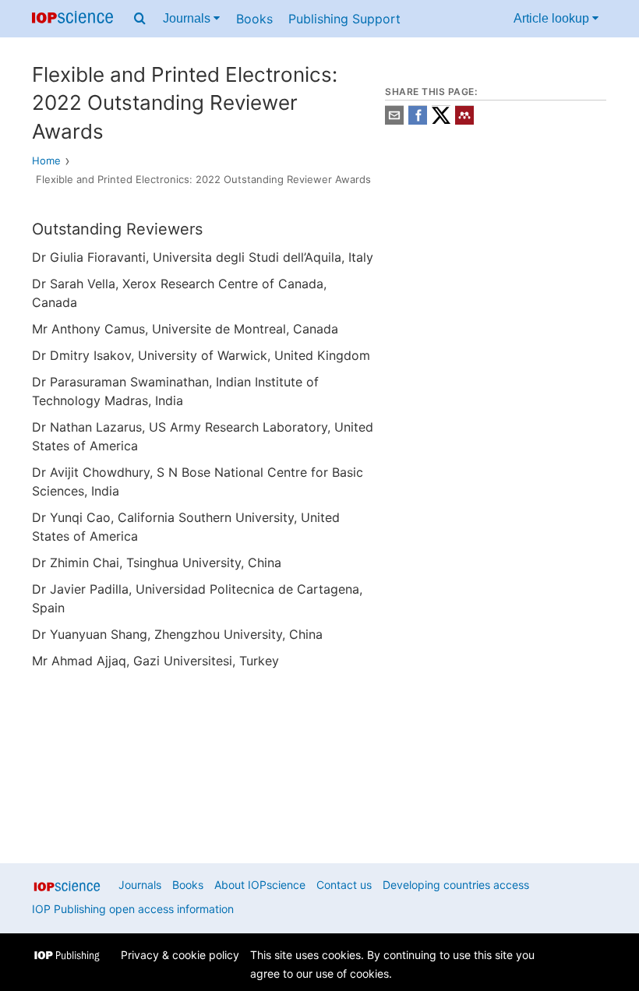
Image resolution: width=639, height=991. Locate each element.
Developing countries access (456, 884)
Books (254, 18)
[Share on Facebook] (417, 120)
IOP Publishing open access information (133, 908)
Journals (188, 18)
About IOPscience (259, 884)
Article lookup (553, 18)
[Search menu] (139, 18)
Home (46, 160)
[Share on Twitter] (441, 120)
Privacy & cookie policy (180, 954)
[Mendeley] (464, 120)
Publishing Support (344, 18)
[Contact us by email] (394, 120)
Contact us (344, 884)
